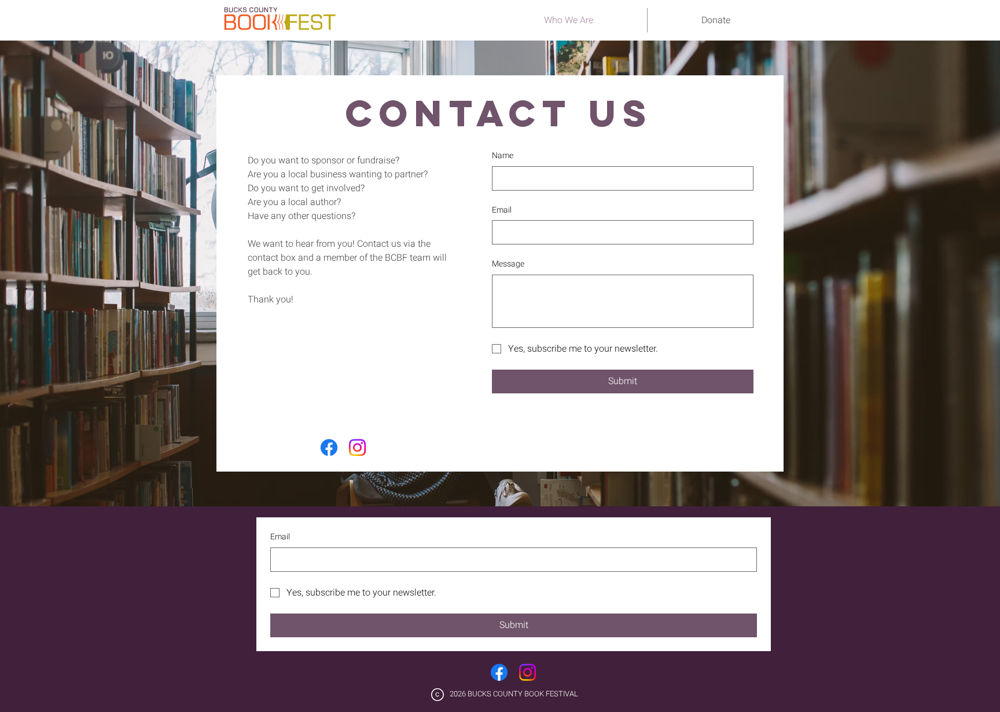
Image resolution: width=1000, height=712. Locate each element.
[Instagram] (357, 447)
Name (502, 156)
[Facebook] (329, 447)
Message (508, 264)
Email (502, 210)
